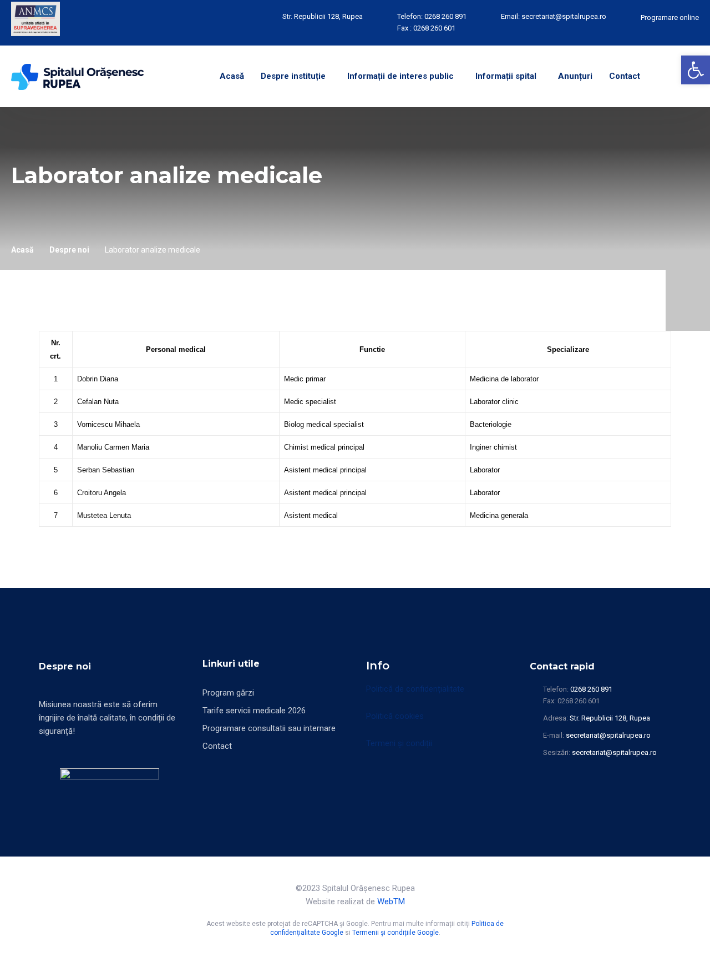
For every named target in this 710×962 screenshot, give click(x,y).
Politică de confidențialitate (415, 689)
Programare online (670, 17)
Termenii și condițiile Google (395, 932)
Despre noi (69, 249)
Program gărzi (228, 693)
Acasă (232, 76)
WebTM (391, 901)
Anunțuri (575, 76)
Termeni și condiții (399, 743)
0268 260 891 (445, 16)
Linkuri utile (231, 663)
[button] (695, 70)
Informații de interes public (400, 76)
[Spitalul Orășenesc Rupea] (77, 76)
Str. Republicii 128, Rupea (322, 16)
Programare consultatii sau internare (269, 728)
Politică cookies (395, 716)
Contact (624, 76)
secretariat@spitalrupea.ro (563, 16)
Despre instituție (293, 76)
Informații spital (505, 76)
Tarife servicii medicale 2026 (254, 711)
